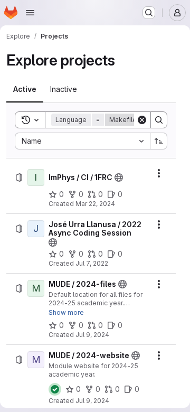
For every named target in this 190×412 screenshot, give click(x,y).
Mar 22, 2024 (95, 204)
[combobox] (82, 141)
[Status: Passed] (55, 389)
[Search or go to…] (148, 12)
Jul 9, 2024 (92, 335)
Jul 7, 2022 (91, 263)
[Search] (158, 119)
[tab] (24, 89)
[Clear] (142, 120)
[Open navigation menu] (30, 12)
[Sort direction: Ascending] (158, 141)
